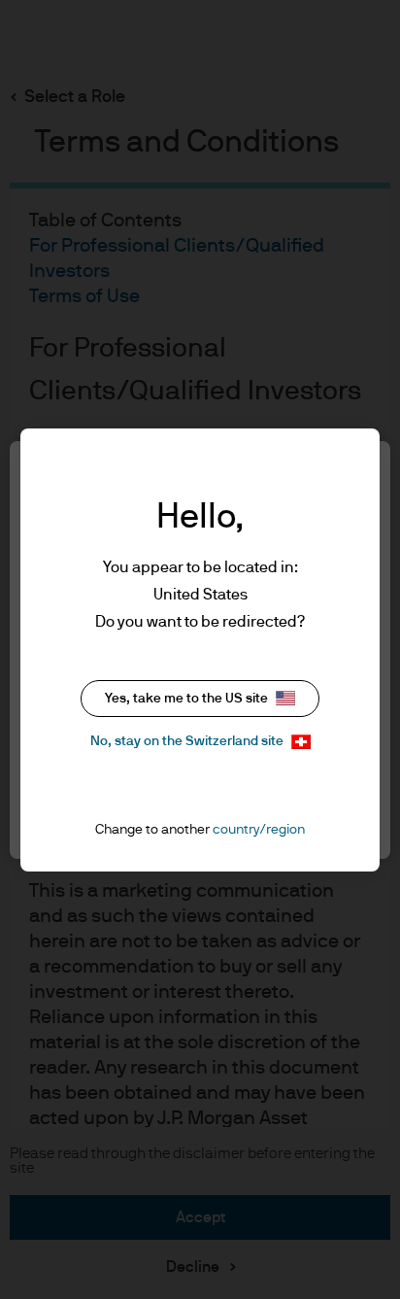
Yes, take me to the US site (186, 698)
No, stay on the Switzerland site (186, 741)
